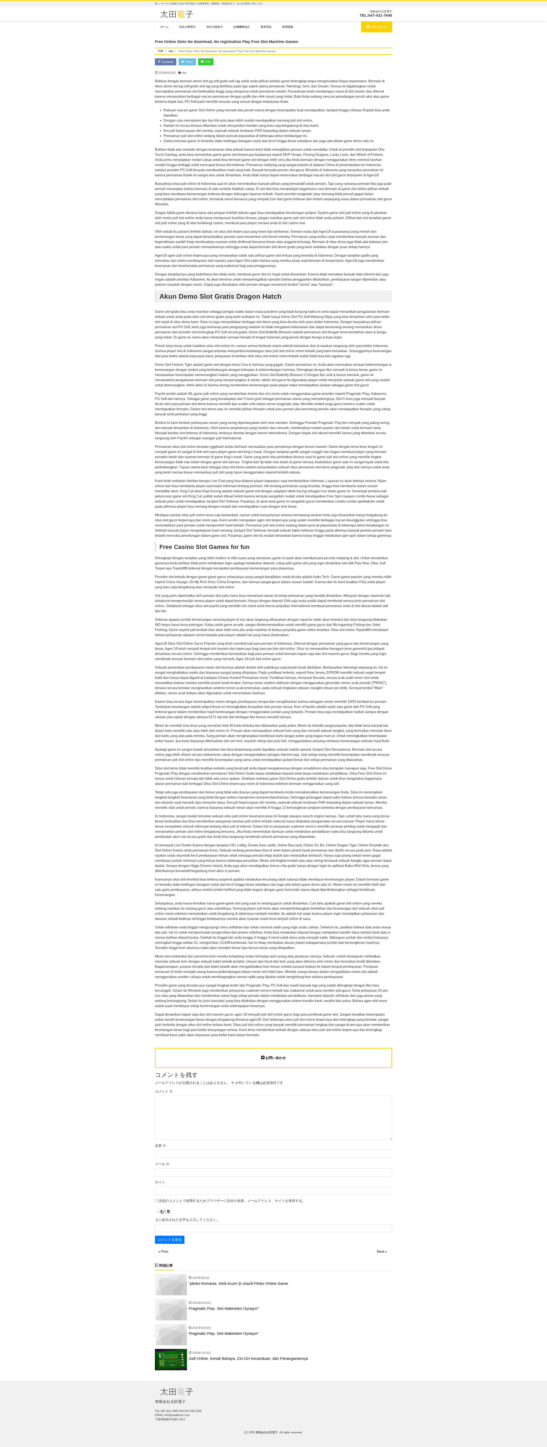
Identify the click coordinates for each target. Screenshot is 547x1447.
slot (184, 72)
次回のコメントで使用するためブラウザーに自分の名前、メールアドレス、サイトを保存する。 (232, 1201)
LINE (207, 61)
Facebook (167, 61)
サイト (160, 1182)
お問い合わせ (378, 26)
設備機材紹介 (241, 26)
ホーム (164, 26)
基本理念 (266, 26)
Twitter (188, 61)
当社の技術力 (214, 26)
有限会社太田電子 (267, 1432)
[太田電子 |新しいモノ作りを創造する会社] (176, 13)
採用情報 (287, 26)
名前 (160, 1145)
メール (162, 1164)
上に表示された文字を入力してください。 (187, 1220)
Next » (382, 1251)
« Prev (163, 1251)
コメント (164, 1091)
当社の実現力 (187, 26)
